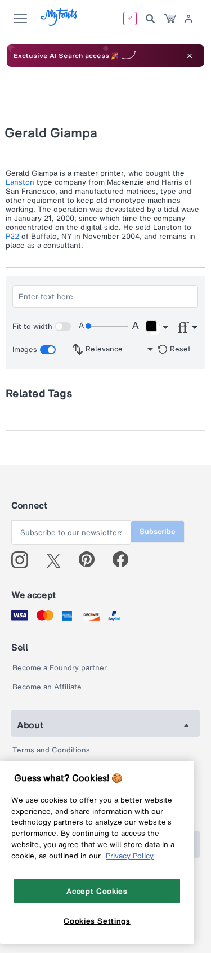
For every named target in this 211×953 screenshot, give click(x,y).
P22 (12, 236)
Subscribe (158, 531)
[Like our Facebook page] (125, 559)
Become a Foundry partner (59, 667)
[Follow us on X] (57, 559)
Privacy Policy (130, 855)
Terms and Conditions (51, 750)
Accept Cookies (96, 891)
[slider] (107, 326)
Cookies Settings (97, 921)
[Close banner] (189, 55)
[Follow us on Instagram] (24, 559)
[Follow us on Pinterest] (91, 559)
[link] (170, 18)
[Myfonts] (59, 23)
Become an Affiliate (47, 687)
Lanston (20, 182)
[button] (156, 328)
